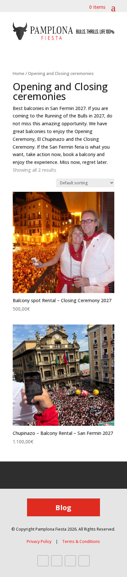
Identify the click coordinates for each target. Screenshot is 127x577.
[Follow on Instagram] (56, 560)
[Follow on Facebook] (43, 560)
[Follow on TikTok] (84, 560)
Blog (63, 507)
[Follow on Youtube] (70, 560)
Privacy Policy (39, 541)
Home (18, 73)
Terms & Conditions (81, 541)
